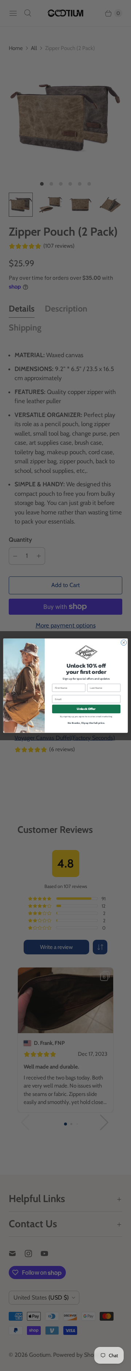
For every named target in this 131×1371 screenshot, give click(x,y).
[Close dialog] (123, 642)
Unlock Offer (86, 709)
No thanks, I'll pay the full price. (86, 723)
